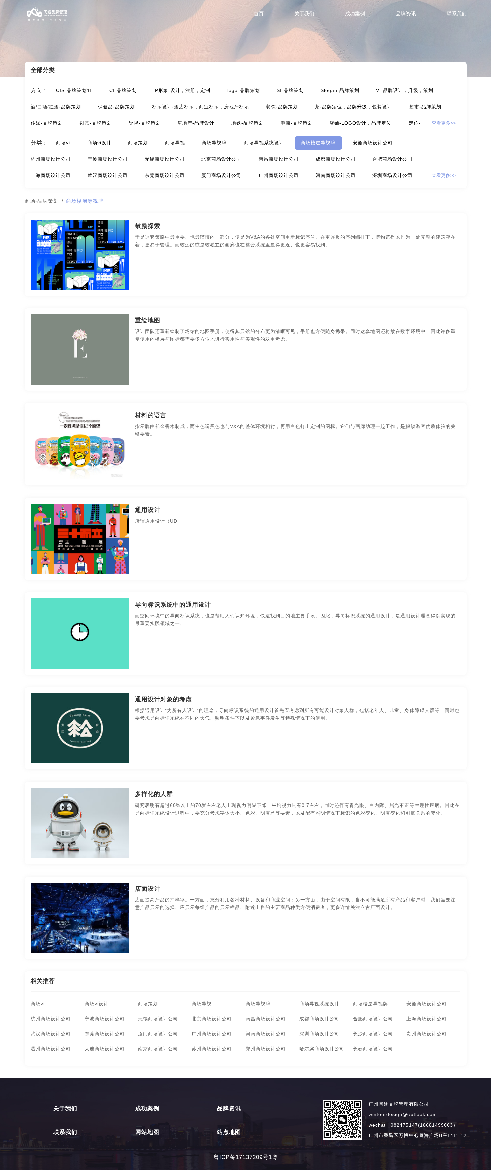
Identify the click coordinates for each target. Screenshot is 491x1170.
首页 (259, 13)
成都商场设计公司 (336, 159)
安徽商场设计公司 (373, 142)
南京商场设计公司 (158, 1048)
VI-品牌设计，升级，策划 (404, 90)
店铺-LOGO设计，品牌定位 (360, 123)
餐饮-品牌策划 (282, 106)
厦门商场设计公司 (221, 175)
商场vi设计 (99, 142)
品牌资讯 (406, 13)
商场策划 (138, 142)
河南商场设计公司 (336, 175)
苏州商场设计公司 (212, 1048)
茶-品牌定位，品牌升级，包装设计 (353, 106)
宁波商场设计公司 (108, 159)
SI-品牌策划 (290, 90)
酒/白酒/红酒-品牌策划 (56, 106)
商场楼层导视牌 (318, 142)
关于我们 (304, 13)
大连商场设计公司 (105, 1048)
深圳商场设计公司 (392, 175)
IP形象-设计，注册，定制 (181, 90)
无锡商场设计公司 (165, 159)
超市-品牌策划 (425, 106)
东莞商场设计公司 (165, 175)
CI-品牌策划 (123, 90)
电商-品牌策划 (297, 123)
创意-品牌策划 (95, 123)
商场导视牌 (214, 142)
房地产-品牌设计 (195, 123)
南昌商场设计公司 (279, 159)
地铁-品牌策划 (247, 123)
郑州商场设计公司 (266, 1048)
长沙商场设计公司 (373, 1033)
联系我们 (457, 13)
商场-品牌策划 (42, 201)
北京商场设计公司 (221, 159)
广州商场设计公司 (279, 175)
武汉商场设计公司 (108, 175)
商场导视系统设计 (264, 142)
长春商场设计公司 (373, 1048)
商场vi (63, 142)
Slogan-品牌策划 (340, 90)
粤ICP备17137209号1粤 (245, 1157)
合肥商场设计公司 (392, 159)
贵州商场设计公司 (426, 1033)
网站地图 (147, 1132)
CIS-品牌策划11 (74, 90)
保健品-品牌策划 (116, 106)
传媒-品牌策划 (47, 123)
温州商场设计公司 (51, 1048)
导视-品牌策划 (145, 123)
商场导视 (175, 142)
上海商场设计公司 (51, 175)
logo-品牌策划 (243, 90)
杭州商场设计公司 (51, 159)
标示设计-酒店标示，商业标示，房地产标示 (200, 106)
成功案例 (355, 13)
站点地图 (229, 1132)
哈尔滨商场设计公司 (321, 1048)
